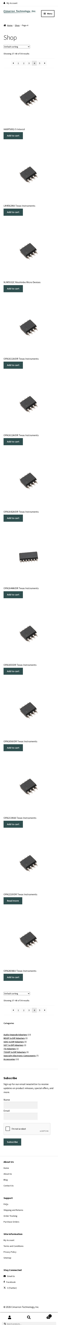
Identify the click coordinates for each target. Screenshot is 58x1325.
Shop (17, 25)
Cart (44, 1315)
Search (29, 1317)
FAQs (6, 1204)
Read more (13, 900)
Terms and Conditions (14, 1246)
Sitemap (7, 1257)
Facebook (11, 1282)
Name (7, 1099)
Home (10, 25)
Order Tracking (10, 1216)
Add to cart (13, 135)
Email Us (11, 1276)
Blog (6, 1179)
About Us (8, 1173)
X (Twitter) (12, 1288)
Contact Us (9, 1185)
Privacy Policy (10, 1252)
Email (7, 1110)
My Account (12, 3)
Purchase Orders (11, 1221)
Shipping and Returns (13, 1210)
